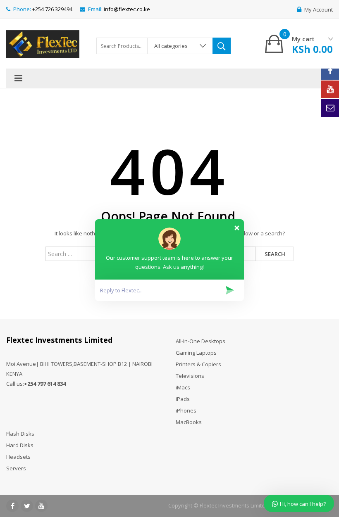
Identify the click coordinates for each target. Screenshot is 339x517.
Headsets (18, 456)
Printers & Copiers (198, 364)
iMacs (183, 387)
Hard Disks (19, 445)
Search (275, 254)
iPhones (186, 410)
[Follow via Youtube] (330, 89)
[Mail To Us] (330, 108)
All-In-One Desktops (200, 341)
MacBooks (189, 422)
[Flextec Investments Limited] (42, 43)
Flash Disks (20, 433)
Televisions (190, 375)
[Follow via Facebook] (330, 71)
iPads (183, 399)
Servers (16, 468)
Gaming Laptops (196, 352)
